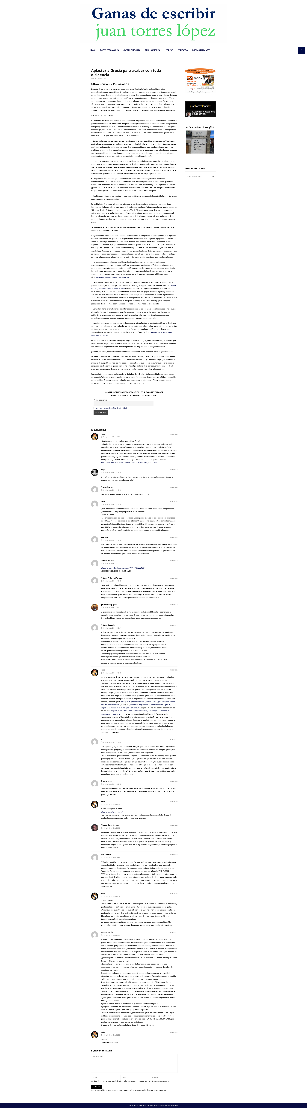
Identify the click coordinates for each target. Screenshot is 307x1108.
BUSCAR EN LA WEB (201, 50)
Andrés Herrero (107, 487)
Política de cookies (172, 1105)
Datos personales (109, 50)
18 (109, 79)
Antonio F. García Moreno (111, 578)
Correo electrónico (100, 400)
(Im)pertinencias (131, 50)
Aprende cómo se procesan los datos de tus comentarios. (145, 1090)
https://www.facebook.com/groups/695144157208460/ (123, 568)
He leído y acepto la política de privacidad (111, 408)
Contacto (183, 50)
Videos (169, 50)
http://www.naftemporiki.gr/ (112, 812)
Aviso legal (146, 1105)
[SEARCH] (213, 176)
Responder (173, 434)
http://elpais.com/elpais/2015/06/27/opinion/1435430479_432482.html (129, 463)
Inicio (92, 50)
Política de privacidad (158, 1105)
